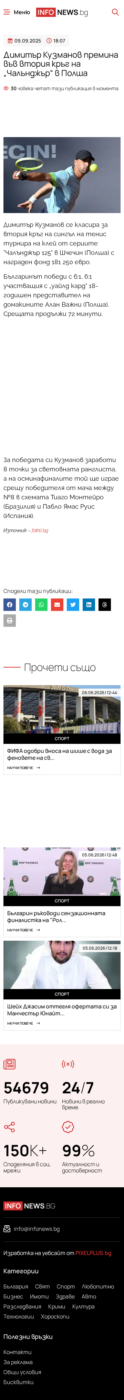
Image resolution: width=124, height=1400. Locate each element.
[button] (9, 604)
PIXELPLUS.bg (93, 1253)
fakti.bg (40, 530)
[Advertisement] (62, 110)
